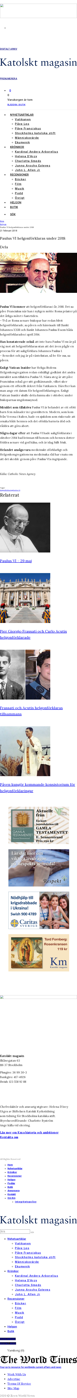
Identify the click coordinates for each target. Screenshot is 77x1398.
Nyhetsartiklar (22, 114)
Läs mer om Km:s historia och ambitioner (29, 1132)
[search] (32, 1232)
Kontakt (11, 1194)
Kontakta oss (9, 1137)
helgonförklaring (6, 490)
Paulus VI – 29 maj (16, 560)
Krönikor (17, 147)
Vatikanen (23, 119)
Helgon (15, 202)
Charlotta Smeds (28, 161)
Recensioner (19, 174)
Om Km (11, 1198)
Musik (19, 188)
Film (18, 184)
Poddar (11, 1183)
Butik (14, 207)
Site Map (13, 1388)
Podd (19, 193)
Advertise (13, 1379)
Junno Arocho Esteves (32, 165)
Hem (10, 1165)
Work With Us (16, 1374)
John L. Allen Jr (27, 170)
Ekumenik (22, 142)
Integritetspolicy (25, 1201)
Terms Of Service (19, 1383)
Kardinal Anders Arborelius (36, 151)
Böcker (20, 179)
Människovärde (27, 137)
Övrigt (19, 198)
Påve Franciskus (28, 128)
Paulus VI (16, 490)
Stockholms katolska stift (35, 133)
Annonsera (13, 1190)
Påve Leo (22, 124)
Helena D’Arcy (26, 156)
